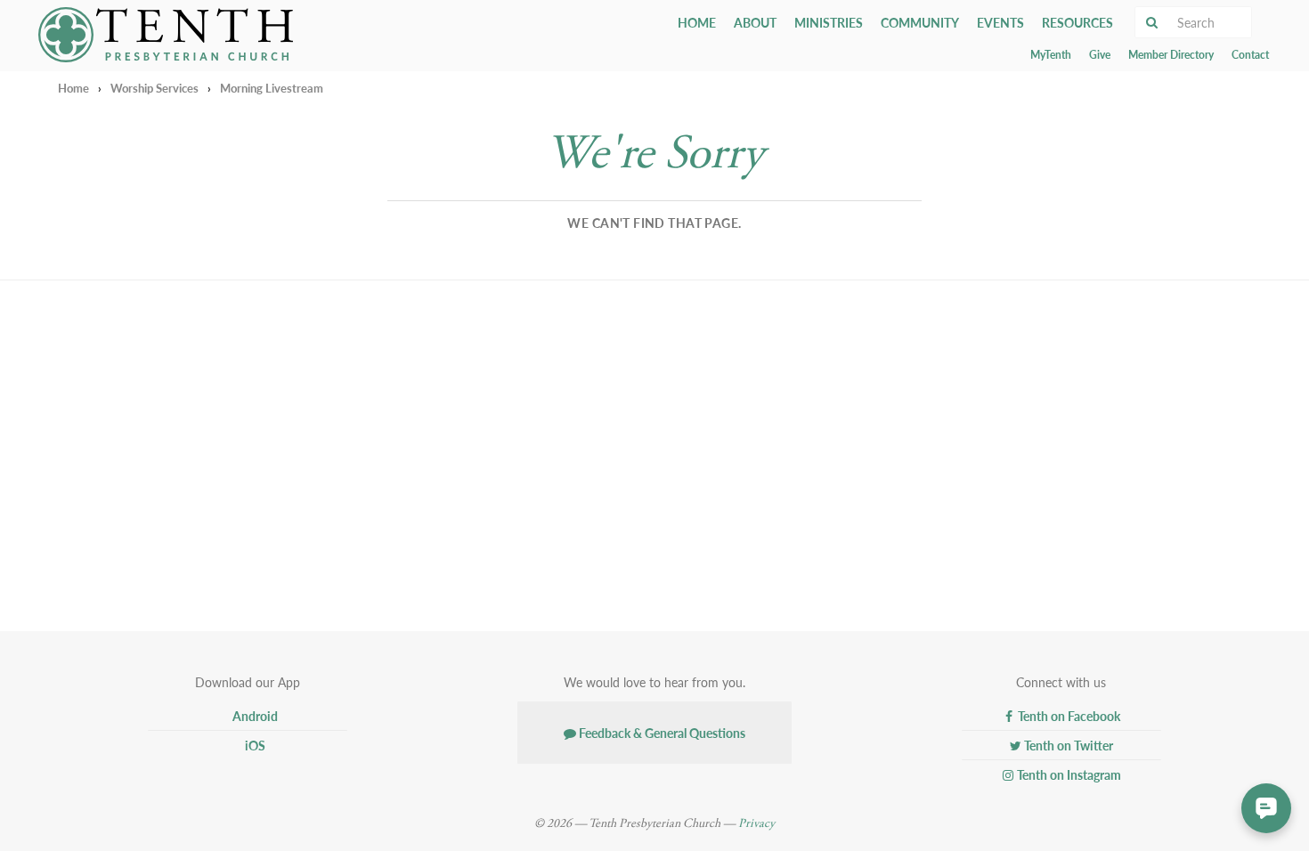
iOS (253, 745)
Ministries (828, 22)
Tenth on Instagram (1067, 774)
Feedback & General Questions (660, 733)
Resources (1077, 22)
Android (254, 716)
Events (1000, 22)
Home (697, 22)
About (755, 22)
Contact (1250, 54)
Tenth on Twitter (1067, 745)
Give (1099, 54)
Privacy (756, 823)
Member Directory (1171, 54)
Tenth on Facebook (1067, 716)
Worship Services (154, 87)
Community (920, 22)
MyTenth (1050, 54)
